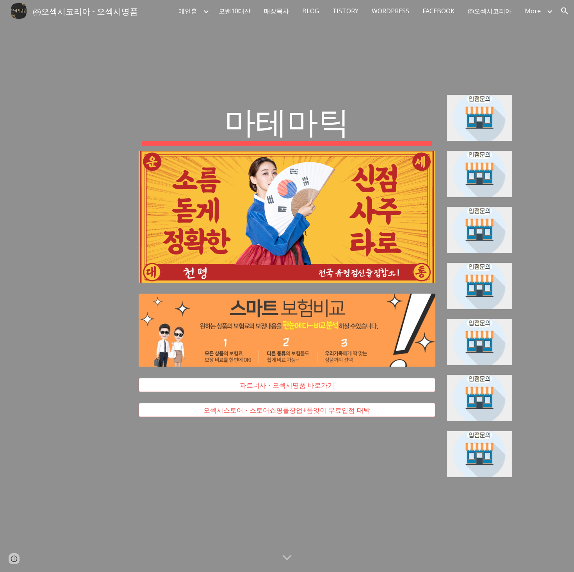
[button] (564, 11)
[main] (287, 123)
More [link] (533, 11)
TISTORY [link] (345, 11)
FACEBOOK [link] (438, 11)
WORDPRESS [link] (390, 11)
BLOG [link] (310, 11)
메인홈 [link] (187, 11)
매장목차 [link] (276, 11)
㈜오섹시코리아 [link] (490, 11)
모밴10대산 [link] (235, 11)
